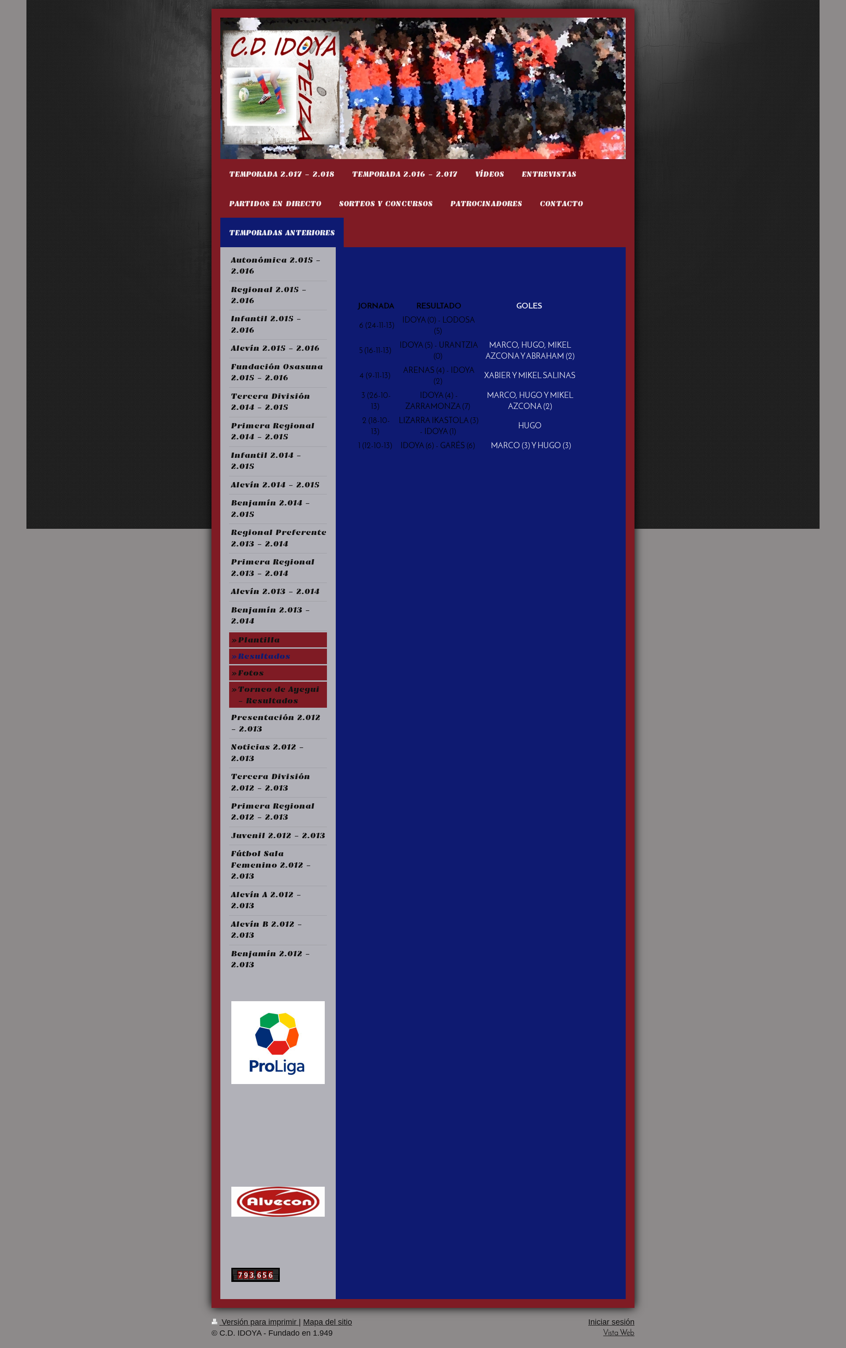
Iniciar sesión (611, 1322)
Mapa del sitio (327, 1322)
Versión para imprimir (259, 1322)
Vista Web (618, 1333)
